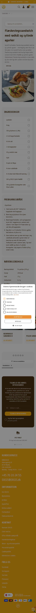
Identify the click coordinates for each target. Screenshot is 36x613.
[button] (18, 325)
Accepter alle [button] (18, 317)
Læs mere (16, 295)
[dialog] (18, 306)
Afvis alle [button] (18, 321)
